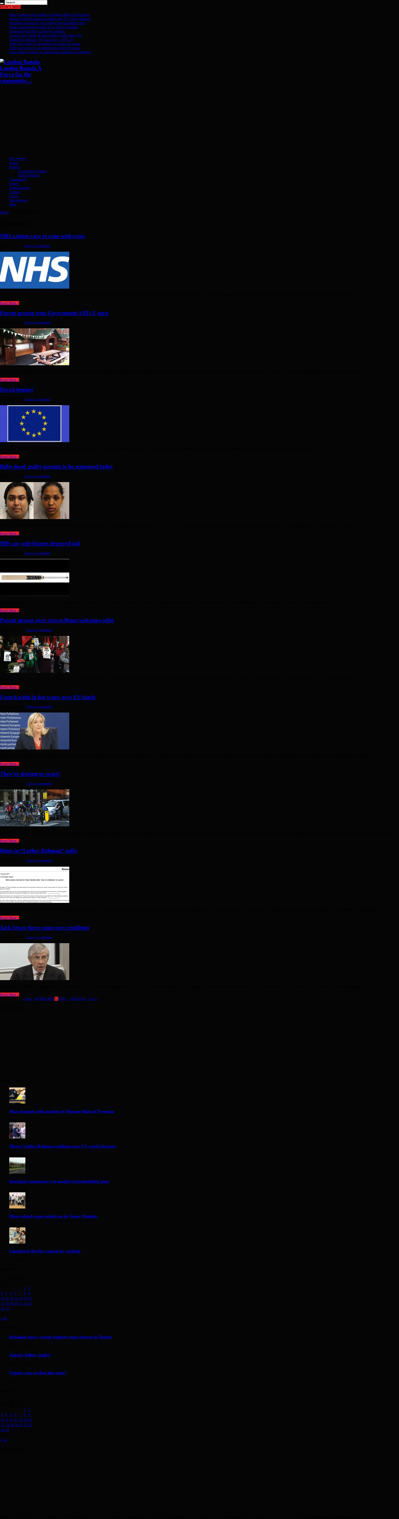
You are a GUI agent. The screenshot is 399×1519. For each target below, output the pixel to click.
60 (36, 999)
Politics (14, 167)
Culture (14, 192)
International (18, 200)
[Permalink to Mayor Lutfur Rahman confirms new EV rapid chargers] (17, 1137)
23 (30, 1303)
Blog (12, 204)
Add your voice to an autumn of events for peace (44, 44)
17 (2, 1303)
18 (7, 1303)
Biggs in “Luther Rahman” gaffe (38, 851)
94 (64, 999)
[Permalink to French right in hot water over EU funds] (34, 748)
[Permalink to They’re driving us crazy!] (34, 825)
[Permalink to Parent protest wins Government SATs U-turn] (34, 364)
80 (43, 999)
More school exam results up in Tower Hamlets (43, 27)
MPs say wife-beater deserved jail (40, 543)
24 (2, 1309)
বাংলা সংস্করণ (17, 159)
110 (77, 999)
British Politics (29, 175)
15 (25, 1298)
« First (26, 999)
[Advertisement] (138, 120)
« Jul (3, 1318)
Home (13, 163)
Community (18, 179)
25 (7, 1309)
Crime (13, 196)
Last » (92, 999)
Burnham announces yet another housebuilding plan (47, 23)
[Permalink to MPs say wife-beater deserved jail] (34, 595)
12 (12, 1298)
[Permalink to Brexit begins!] (34, 441)
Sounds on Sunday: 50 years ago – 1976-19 (41, 40)
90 (49, 999)
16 (30, 1298)
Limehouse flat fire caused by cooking (37, 31)
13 (16, 1298)
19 (12, 1303)
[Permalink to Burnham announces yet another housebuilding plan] (17, 1172)
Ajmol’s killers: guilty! (30, 1355)
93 (60, 999)
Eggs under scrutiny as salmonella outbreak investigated (50, 52)
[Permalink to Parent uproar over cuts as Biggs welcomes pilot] (34, 671)
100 (72, 999)
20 (16, 1303)
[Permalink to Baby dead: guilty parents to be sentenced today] (34, 518)
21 (21, 1303)
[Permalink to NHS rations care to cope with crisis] (34, 287)
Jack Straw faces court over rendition (44, 927)
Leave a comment (37, 246)
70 (40, 999)
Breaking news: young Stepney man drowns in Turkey (60, 1337)
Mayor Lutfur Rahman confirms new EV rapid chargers (50, 19)
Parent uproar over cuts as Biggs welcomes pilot (57, 620)
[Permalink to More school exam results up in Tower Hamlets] (17, 1207)
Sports (13, 184)
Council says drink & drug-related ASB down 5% (45, 35)
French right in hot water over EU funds (48, 697)
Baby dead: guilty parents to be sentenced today (56, 466)
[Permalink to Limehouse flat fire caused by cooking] (17, 1242)
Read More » (9, 303)
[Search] (2, 3)
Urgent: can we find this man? (37, 1372)
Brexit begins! (16, 390)
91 (52, 999)
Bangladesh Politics (32, 171)
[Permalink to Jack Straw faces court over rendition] (34, 979)
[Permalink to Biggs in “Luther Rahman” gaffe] (34, 902)
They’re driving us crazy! (30, 774)
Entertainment (19, 188)
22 (25, 1303)
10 (2, 1298)
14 (21, 1298)
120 (83, 999)
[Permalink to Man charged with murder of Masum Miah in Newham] (17, 1102)
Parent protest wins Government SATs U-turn (54, 313)
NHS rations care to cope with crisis (42, 236)
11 (7, 1298)
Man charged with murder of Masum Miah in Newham (49, 15)
